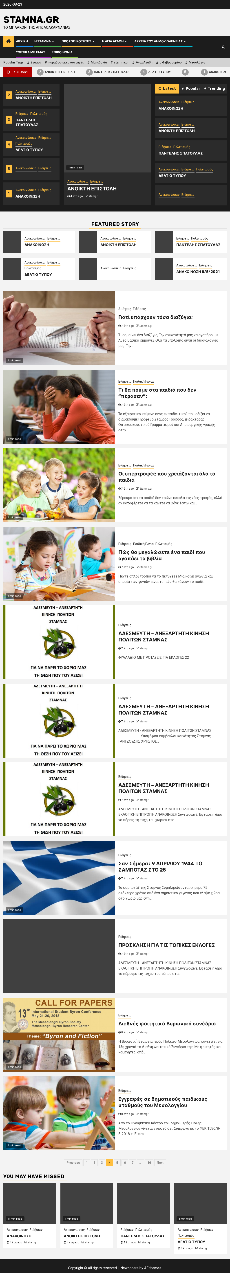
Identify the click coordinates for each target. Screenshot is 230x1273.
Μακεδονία (99, 62)
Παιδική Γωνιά (143, 381)
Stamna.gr (31, 19)
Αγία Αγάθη (144, 62)
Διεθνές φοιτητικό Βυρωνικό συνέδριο (167, 1024)
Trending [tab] (216, 88)
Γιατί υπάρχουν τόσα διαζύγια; (155, 317)
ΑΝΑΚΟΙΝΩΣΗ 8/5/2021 (198, 272)
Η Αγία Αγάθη (113, 41)
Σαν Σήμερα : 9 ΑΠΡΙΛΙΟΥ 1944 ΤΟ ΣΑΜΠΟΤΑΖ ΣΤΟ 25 (160, 867)
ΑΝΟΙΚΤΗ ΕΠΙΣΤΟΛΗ (43, 72)
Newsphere (129, 1268)
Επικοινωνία (62, 52)
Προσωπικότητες (76, 41)
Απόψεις (124, 309)
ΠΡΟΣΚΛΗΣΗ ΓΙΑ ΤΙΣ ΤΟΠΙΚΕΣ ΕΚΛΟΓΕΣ (166, 945)
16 (149, 1162)
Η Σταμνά (42, 41)
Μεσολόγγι (197, 62)
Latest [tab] (169, 88)
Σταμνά (36, 62)
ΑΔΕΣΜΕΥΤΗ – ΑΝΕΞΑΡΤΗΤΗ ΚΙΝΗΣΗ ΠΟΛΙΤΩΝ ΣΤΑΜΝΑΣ (163, 636)
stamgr (92, 196)
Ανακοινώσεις (26, 91)
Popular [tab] (192, 88)
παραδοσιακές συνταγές (66, 62)
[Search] (223, 47)
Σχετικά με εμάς (30, 52)
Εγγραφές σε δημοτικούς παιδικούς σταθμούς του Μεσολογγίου (162, 1102)
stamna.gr (121, 62)
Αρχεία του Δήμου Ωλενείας (158, 41)
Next (160, 1162)
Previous (73, 1162)
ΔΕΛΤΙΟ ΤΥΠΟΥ (143, 72)
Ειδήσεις (44, 91)
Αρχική (22, 41)
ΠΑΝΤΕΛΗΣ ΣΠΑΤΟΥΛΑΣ (95, 72)
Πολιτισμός (38, 114)
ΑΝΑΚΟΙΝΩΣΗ (202, 72)
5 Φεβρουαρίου (171, 62)
